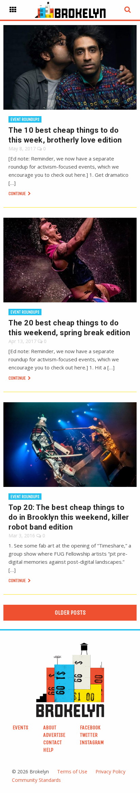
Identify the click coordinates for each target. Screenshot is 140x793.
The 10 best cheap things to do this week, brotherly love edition (65, 135)
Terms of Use (72, 771)
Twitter (89, 735)
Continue (17, 193)
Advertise (54, 735)
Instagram (92, 742)
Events (20, 727)
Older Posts (70, 612)
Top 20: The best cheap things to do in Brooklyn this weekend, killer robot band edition (68, 517)
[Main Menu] (13, 9)
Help (48, 750)
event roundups (25, 119)
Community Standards (36, 780)
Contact (52, 742)
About (49, 727)
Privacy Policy (110, 771)
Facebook (90, 727)
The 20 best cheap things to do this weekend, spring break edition (69, 328)
